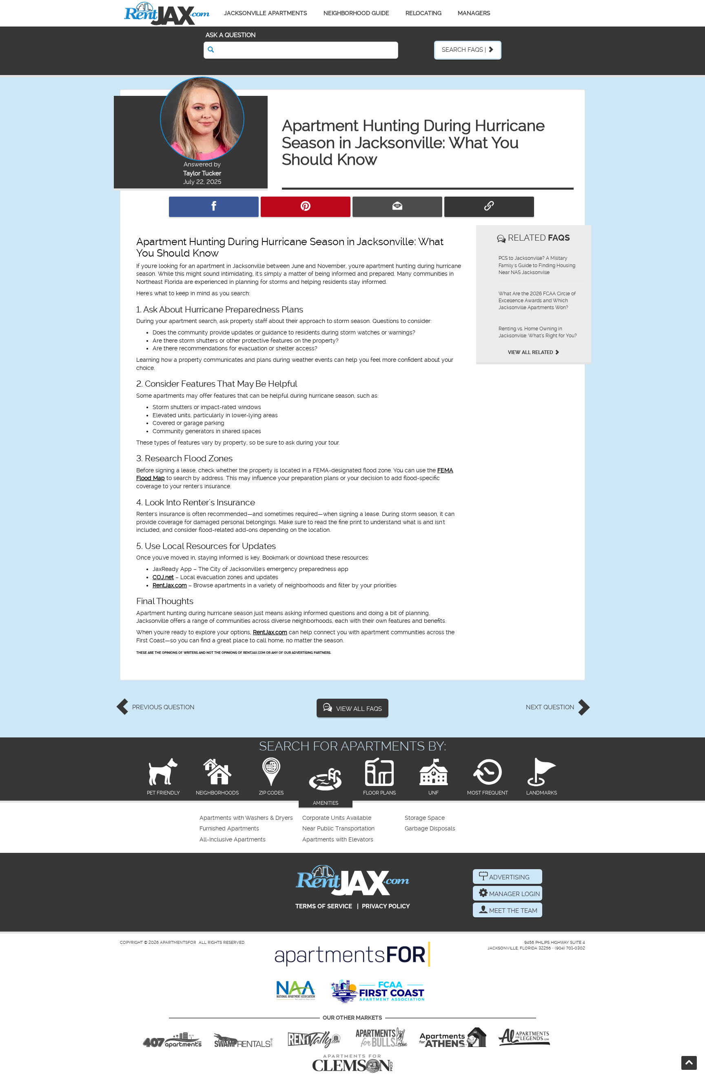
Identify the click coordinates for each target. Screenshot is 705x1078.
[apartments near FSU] (314, 1037)
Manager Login (514, 894)
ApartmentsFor (178, 942)
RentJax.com (170, 585)
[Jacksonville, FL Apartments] (167, 13)
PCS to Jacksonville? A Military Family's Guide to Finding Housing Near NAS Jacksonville (537, 265)
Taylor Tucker (202, 173)
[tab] (163, 777)
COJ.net (163, 577)
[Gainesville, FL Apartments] (243, 1037)
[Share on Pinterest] (305, 207)
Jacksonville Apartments (265, 13)
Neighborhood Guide (356, 13)
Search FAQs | (465, 49)
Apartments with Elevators (337, 839)
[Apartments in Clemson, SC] (352, 1063)
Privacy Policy (386, 906)
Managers (474, 13)
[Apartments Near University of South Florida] (381, 1037)
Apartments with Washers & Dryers (246, 818)
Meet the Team (512, 910)
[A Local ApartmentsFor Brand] (352, 954)
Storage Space (425, 818)
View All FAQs (359, 709)
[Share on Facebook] (214, 207)
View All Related (531, 352)
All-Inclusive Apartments (233, 839)
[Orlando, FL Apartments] (172, 1037)
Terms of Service (323, 906)
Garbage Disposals (430, 828)
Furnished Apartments (229, 828)
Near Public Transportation (338, 828)
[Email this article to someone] (397, 207)
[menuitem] (250, 818)
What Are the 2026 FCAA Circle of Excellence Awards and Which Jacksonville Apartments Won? (537, 300)
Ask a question (231, 35)
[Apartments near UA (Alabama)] (524, 1037)
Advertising (509, 877)
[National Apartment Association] (296, 991)
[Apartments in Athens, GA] (452, 1037)
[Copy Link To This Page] (489, 207)
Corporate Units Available (336, 818)
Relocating (423, 13)
